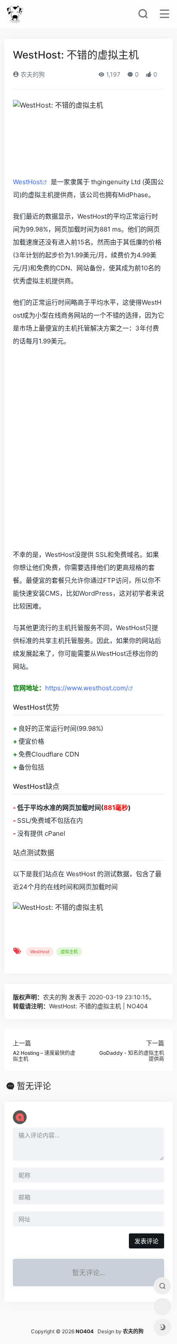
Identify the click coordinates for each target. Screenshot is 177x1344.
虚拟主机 (69, 951)
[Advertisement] (88, 448)
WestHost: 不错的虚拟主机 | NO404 (98, 1006)
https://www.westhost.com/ (86, 688)
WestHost (27, 182)
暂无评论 (34, 1086)
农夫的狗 (32, 74)
